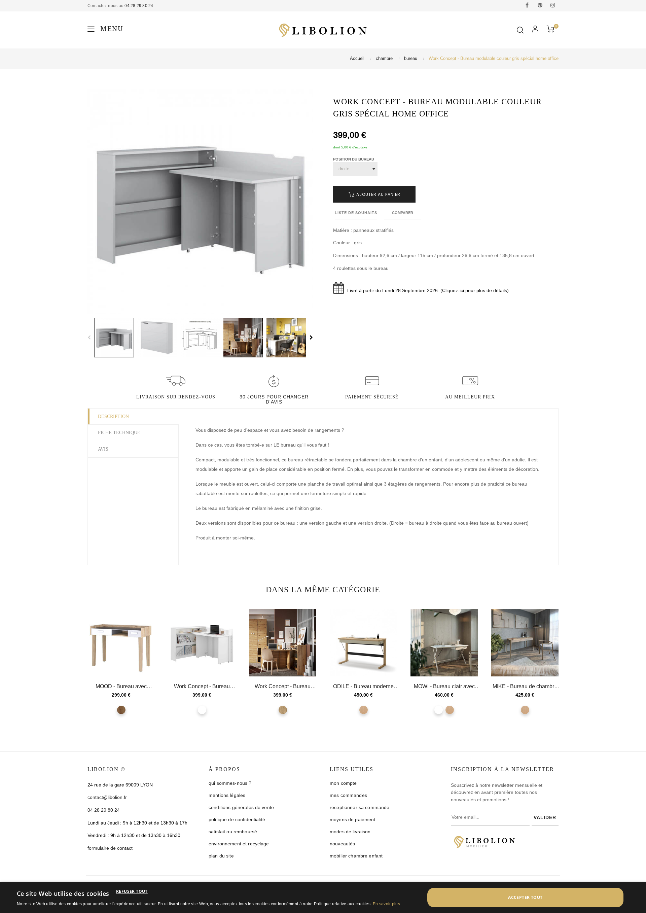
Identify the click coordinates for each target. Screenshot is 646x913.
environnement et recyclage (239, 843)
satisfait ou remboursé (233, 831)
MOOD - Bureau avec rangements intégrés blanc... (121, 686)
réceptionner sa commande (359, 807)
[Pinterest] (540, 6)
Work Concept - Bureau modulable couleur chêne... (282, 686)
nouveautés (342, 843)
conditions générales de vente (241, 807)
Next (311, 337)
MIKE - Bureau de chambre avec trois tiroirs (525, 686)
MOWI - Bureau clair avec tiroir (444, 686)
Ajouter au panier (377, 194)
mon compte (343, 783)
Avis (103, 449)
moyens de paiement (352, 819)
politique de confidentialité (237, 819)
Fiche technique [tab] (119, 432)
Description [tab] (113, 416)
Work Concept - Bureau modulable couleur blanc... (202, 686)
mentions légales (227, 795)
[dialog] (323, 897)
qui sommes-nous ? (230, 783)
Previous (89, 337)
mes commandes (348, 795)
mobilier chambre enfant (356, 855)
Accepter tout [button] (525, 897)
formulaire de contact (110, 848)
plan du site (221, 855)
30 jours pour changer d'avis (274, 399)
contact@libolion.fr (107, 797)
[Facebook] (527, 6)
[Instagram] (553, 6)
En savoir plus (386, 904)
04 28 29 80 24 (138, 5)
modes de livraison (350, 831)
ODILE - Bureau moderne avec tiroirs (363, 686)
